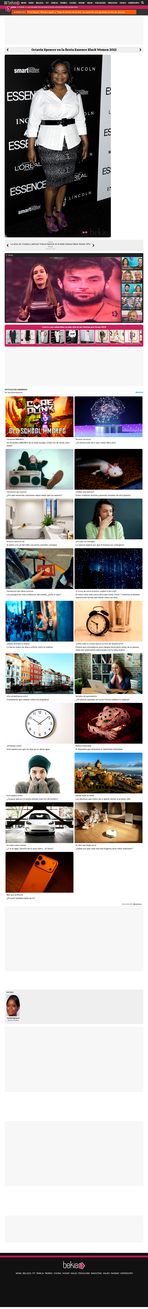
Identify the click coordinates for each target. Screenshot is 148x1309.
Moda (19, 1273)
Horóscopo (126, 1273)
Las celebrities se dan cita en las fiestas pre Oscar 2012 (52, 7)
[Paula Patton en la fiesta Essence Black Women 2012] (43, 337)
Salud (74, 1273)
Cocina (57, 1273)
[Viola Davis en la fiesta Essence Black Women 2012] (57, 337)
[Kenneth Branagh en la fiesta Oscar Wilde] (13, 337)
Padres (48, 1273)
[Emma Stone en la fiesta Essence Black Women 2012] (87, 337)
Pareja (40, 1273)
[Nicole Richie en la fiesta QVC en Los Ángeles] (117, 337)
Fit (34, 1273)
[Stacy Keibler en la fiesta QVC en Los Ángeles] (132, 337)
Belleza (27, 1273)
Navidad (115, 1273)
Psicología (84, 1273)
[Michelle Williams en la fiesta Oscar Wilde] (28, 337)
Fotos (21, 7)
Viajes (106, 1273)
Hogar (65, 1273)
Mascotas (96, 1273)
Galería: (74, 327)
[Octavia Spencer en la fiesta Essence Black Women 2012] (72, 337)
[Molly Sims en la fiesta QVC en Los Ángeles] (102, 337)
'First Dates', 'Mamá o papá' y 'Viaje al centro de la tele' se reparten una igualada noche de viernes (69, 12)
